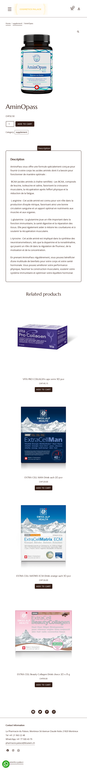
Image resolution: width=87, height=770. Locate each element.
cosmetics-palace (15, 762)
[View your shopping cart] (75, 10)
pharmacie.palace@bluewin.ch (20, 743)
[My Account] (78, 8)
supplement (17, 23)
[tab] (44, 148)
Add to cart (25, 124)
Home (8, 23)
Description (44, 148)
